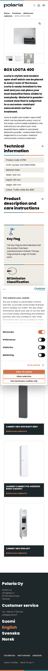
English (9, 627)
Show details (33, 365)
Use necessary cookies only (24, 381)
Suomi (8, 621)
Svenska (11, 633)
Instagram (24, 655)
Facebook (9, 655)
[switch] (41, 340)
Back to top (26, 662)
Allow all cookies (24, 371)
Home (7, 13)
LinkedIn (37, 655)
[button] (40, 23)
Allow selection (24, 376)
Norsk (8, 639)
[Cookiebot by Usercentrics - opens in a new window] (34, 289)
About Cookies (11, 662)
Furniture (16, 13)
